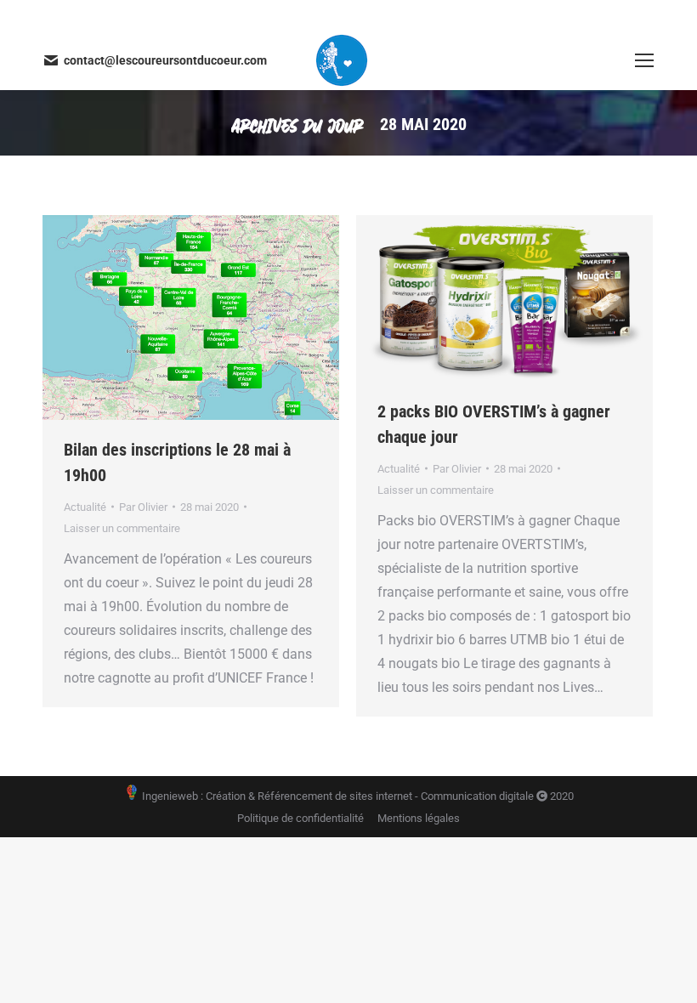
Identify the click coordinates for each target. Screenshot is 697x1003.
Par (143, 507)
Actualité (85, 507)
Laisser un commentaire (122, 528)
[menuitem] (300, 818)
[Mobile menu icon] (644, 60)
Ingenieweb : (171, 796)
